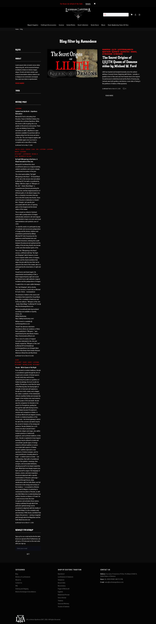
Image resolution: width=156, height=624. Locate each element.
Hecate (25, 362)
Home (16, 29)
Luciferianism (27, 154)
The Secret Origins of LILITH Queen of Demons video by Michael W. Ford (119, 62)
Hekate (30, 362)
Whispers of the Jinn (25, 156)
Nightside (106, 52)
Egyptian (60, 592)
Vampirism (61, 580)
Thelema (60, 601)
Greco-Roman (62, 598)
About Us (18, 580)
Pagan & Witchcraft (63, 589)
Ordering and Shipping (21, 589)
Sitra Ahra (118, 54)
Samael (134, 52)
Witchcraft (36, 364)
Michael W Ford (27, 364)
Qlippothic (125, 52)
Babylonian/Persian (64, 595)
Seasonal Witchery (63, 603)
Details (88, 4)
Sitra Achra (107, 54)
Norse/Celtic (61, 583)
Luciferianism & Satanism (65, 577)
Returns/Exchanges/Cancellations (25, 592)
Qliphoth (115, 52)
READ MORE (109, 95)
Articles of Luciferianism (22, 577)
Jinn (37, 149)
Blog (16, 574)
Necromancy (61, 586)
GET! (28, 554)
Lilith (114, 49)
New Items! (61, 574)
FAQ (16, 586)
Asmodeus (106, 49)
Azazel (23, 149)
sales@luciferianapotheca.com (114, 582)
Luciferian (18, 108)
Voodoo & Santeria (63, 606)
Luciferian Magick (125, 49)
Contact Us (18, 583)
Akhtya (17, 149)
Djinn (33, 149)
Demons (28, 149)
